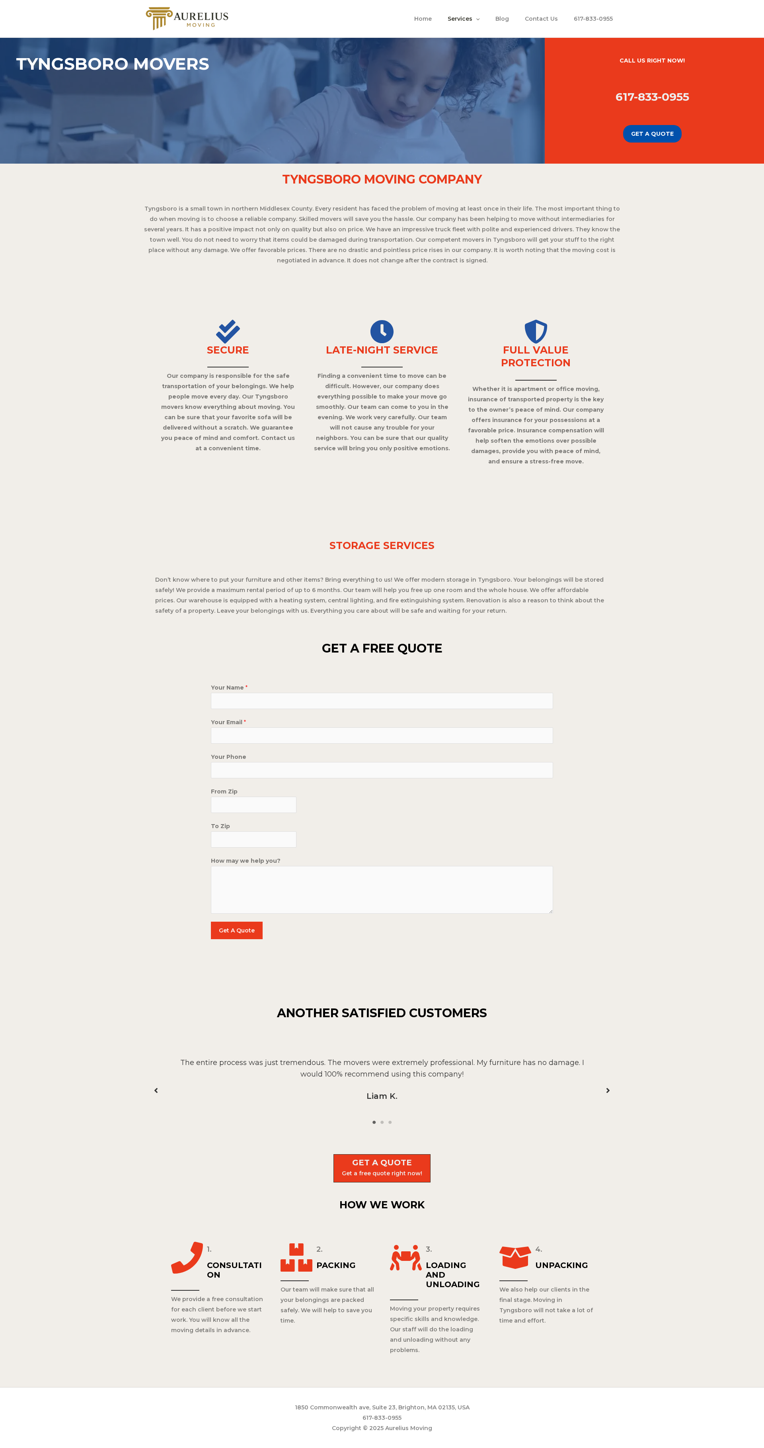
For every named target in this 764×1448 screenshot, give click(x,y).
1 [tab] (374, 1122)
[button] (156, 1090)
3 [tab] (390, 1122)
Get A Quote (237, 930)
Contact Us (541, 18)
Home (423, 18)
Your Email (228, 722)
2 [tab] (382, 1122)
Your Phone (228, 756)
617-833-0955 (593, 18)
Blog (502, 18)
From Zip (224, 791)
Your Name (229, 687)
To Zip (220, 826)
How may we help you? (246, 860)
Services (460, 18)
